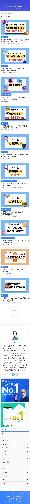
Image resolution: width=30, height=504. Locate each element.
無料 (14, 72)
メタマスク (15, 273)
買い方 (23, 187)
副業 (17, 244)
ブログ (14, 244)
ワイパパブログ (15, 9)
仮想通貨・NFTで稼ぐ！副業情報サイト (15, 496)
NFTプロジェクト (17, 187)
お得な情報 (15, 130)
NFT (11, 43)
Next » (15, 310)
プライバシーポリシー (11, 493)
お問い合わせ (21, 493)
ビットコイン (21, 43)
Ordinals (15, 43)
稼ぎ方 (14, 302)
